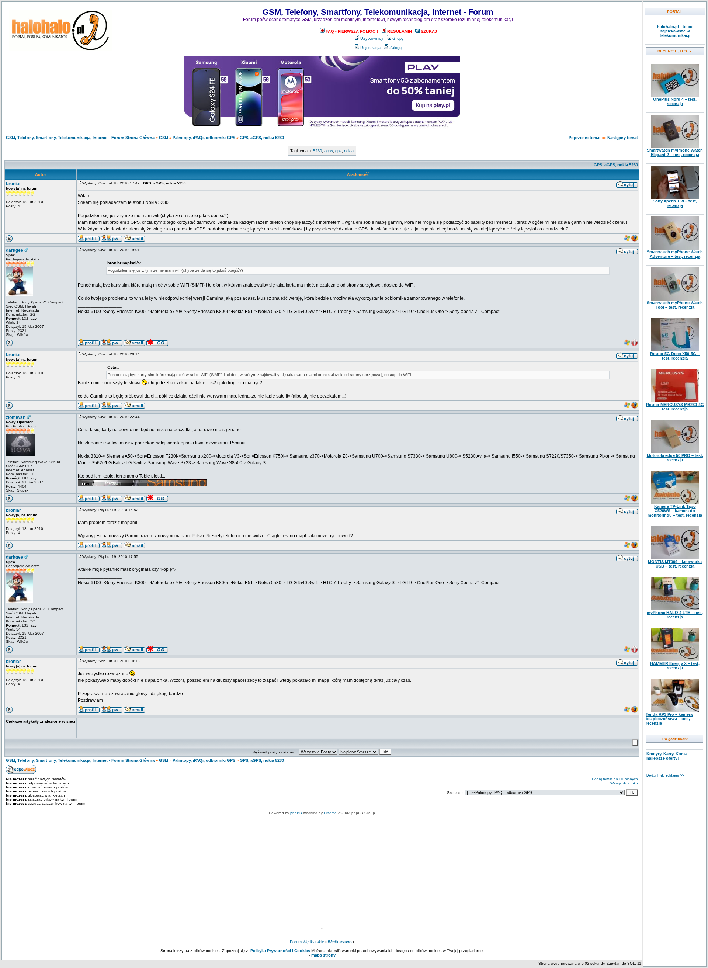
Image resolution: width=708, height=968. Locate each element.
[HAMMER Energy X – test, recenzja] (675, 660)
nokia (349, 151)
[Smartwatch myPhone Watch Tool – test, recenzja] (675, 299)
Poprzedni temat (585, 137)
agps (328, 151)
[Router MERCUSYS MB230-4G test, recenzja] (675, 401)
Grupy (398, 38)
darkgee (14, 250)
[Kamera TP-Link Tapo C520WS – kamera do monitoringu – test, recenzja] (675, 502)
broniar (13, 183)
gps (338, 151)
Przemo (330, 813)
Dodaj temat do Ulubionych (615, 779)
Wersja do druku (624, 783)
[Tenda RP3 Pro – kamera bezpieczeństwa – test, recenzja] (675, 710)
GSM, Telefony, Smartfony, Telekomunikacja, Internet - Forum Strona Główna (80, 137)
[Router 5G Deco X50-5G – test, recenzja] (675, 350)
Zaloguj (395, 47)
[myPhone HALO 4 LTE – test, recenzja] (675, 609)
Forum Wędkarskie (307, 942)
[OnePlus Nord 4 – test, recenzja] (675, 95)
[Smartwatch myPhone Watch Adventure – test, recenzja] (675, 248)
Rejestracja (370, 47)
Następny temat (622, 137)
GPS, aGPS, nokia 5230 (262, 137)
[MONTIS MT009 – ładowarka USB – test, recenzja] (675, 558)
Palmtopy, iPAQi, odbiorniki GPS (204, 137)
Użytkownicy (372, 38)
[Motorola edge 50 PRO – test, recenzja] (675, 452)
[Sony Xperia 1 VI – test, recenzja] (675, 197)
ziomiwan (15, 417)
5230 (317, 151)
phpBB (296, 813)
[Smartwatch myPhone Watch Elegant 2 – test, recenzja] (675, 146)
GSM (163, 137)
